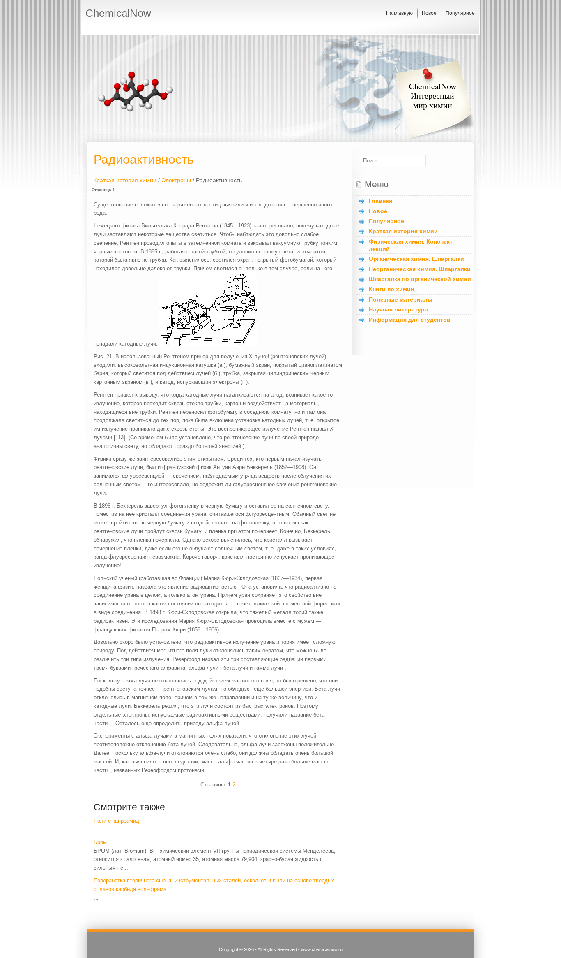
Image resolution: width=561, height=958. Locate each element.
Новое (429, 13)
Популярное (460, 13)
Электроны (176, 180)
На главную (399, 13)
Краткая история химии (124, 180)
